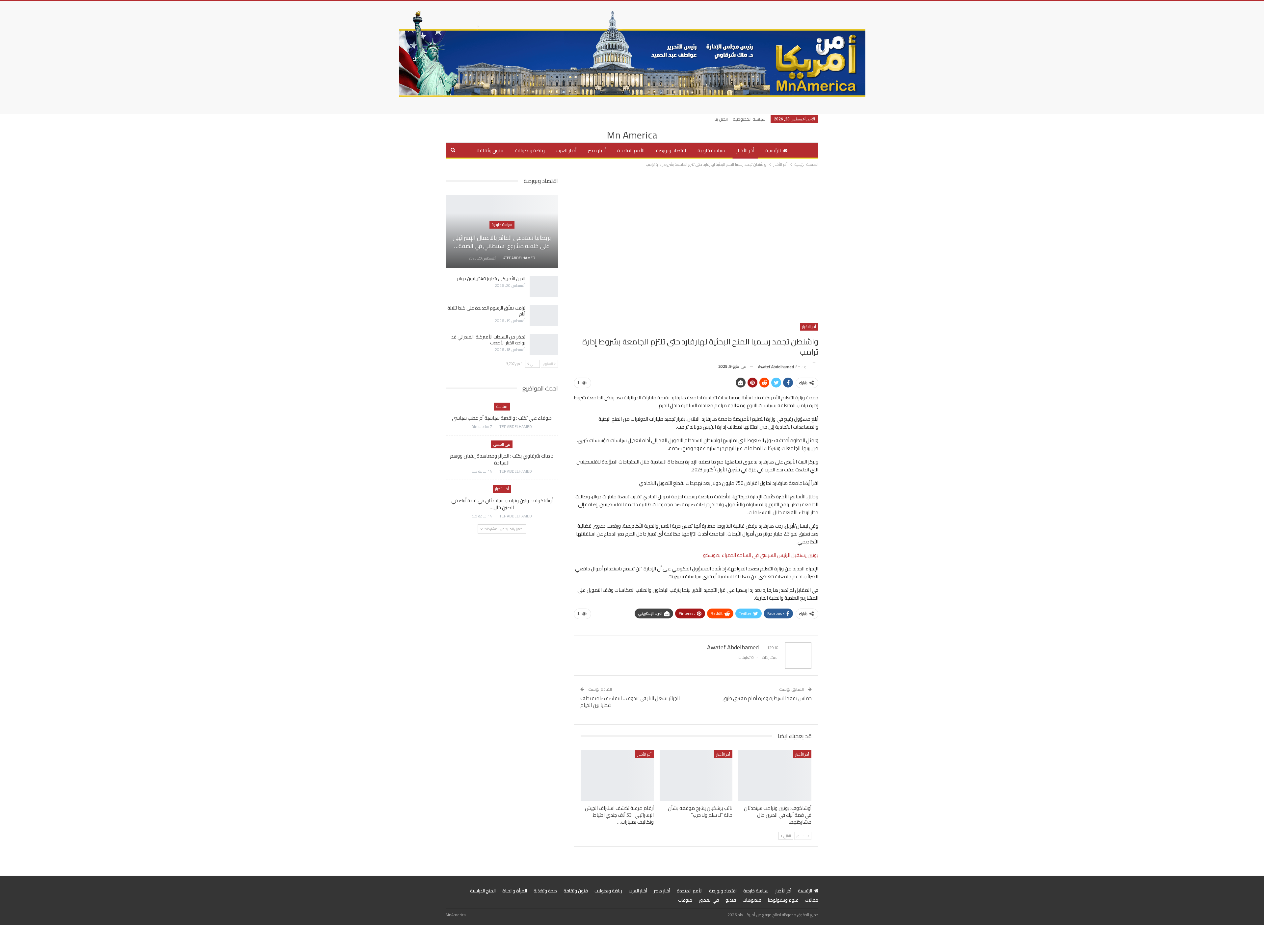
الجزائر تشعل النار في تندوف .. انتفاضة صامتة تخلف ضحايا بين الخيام (630, 701)
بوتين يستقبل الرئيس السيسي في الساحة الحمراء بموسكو (760, 555)
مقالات (502, 406)
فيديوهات (752, 900)
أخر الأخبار (745, 150)
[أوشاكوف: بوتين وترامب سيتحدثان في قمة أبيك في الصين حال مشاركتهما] (774, 775)
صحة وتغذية (545, 891)
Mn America (632, 135)
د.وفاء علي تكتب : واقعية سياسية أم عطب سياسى (502, 418)
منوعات (685, 900)
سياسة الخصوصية (749, 119)
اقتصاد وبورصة (671, 150)
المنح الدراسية (483, 891)
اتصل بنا (721, 119)
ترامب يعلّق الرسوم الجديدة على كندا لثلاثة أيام (486, 311)
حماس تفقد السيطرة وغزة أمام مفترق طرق (767, 698)
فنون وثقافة (490, 150)
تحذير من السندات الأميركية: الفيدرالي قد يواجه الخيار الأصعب (488, 340)
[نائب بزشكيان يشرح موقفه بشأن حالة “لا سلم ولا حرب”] (696, 775)
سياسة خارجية (711, 150)
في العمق (501, 444)
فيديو (730, 900)
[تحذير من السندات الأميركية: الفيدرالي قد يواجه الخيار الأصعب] (544, 344)
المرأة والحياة (514, 891)
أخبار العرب (566, 150)
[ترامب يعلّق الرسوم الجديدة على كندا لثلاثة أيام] (544, 315)
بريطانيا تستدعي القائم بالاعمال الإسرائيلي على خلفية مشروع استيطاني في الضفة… (502, 241)
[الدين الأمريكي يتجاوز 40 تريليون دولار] (544, 286)
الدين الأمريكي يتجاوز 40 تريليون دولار (491, 278)
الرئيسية (773, 150)
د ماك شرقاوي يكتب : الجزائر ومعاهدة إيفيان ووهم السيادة (502, 459)
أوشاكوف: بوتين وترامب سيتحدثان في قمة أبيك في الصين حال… (502, 504)
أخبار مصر (597, 150)
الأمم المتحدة (631, 150)
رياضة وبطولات (530, 150)
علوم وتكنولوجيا (783, 900)
